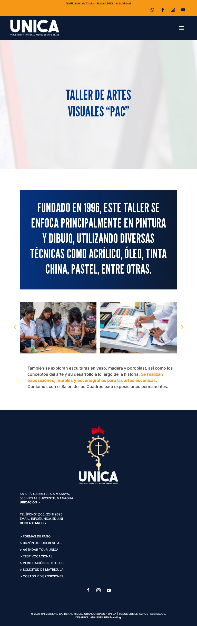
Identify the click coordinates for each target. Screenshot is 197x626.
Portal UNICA (105, 3)
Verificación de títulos (43, 563)
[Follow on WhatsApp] (152, 10)
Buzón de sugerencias (42, 543)
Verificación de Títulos (80, 3)
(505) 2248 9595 (50, 514)
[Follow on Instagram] (173, 10)
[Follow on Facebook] (163, 10)
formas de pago (37, 536)
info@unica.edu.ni (47, 519)
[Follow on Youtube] (183, 10)
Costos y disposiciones (43, 576)
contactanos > (33, 523)
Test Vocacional (38, 556)
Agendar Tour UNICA (40, 550)
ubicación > (30, 502)
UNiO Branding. (112, 617)
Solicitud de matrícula (43, 569)
